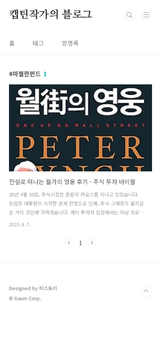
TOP (146, 291)
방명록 (70, 42)
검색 (129, 15)
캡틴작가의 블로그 (50, 15)
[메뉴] (146, 14)
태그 (38, 42)
